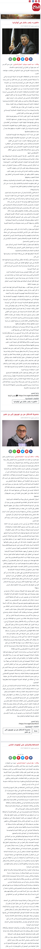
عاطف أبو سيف (29, 456)
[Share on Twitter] (22, 59)
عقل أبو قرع (30, 788)
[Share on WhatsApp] (14, 59)
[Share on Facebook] (31, 59)
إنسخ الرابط (12, 395)
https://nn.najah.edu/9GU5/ (29, 724)
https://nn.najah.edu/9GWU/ (28, 395)
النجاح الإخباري (36, 7)
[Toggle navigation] (29, 1)
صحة (35, 730)
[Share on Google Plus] (26, 59)
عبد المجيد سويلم (28, 64)
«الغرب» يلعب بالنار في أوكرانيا (25, 401)
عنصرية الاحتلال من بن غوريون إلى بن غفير (17, 730)
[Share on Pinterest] (18, 59)
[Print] (10, 59)
